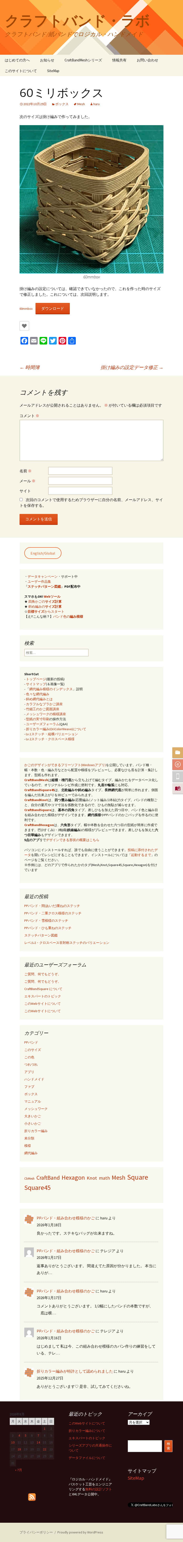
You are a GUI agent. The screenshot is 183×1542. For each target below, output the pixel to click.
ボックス (62, 104)
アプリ (29, 1072)
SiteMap (53, 71)
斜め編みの (45, 606)
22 (44, 1449)
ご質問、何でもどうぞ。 (42, 974)
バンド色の (68, 616)
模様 (27, 1145)
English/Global (42, 553)
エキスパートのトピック (42, 996)
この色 (29, 1057)
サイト (25, 490)
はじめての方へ (17, 60)
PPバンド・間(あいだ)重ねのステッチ (52, 906)
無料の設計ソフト (98, 1489)
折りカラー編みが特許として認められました (75, 1371)
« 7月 (18, 1470)
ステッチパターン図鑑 (44, 586)
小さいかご (32, 1123)
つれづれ (31, 1064)
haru (96, 104)
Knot (92, 1178)
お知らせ (47, 60)
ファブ (29, 1086)
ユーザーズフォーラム (42, 724)
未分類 (29, 1138)
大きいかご (32, 1116)
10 (13, 1442)
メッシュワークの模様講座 (46, 714)
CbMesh (29, 1179)
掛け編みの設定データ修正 (132, 367)
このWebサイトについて (42, 1003)
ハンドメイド (34, 1079)
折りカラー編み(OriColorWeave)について (56, 729)
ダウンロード (52, 308)
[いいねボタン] (24, 326)
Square (137, 1177)
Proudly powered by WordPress (80, 1532)
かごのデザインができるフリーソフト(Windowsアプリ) (65, 765)
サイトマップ (36, 684)
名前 (26, 470)
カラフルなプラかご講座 (44, 704)
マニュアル (32, 1101)
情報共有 (119, 60)
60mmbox (26, 308)
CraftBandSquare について (43, 989)
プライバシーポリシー (36, 1532)
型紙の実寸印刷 (37, 719)
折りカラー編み (36, 1131)
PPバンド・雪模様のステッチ (46, 920)
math (104, 1178)
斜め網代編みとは (39, 699)
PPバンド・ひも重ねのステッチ (47, 928)
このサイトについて (21, 71)
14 (38, 1442)
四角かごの (45, 601)
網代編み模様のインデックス (51, 689)
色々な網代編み (37, 694)
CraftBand (48, 1177)
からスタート (46, 611)
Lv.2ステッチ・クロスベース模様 (50, 739)
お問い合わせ (147, 60)
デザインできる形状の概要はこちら (72, 840)
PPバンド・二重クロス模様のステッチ (52, 913)
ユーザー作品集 (39, 581)
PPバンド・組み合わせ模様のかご (66, 1218)
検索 (168, 1446)
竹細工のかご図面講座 (42, 709)
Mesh (81, 104)
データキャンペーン (43, 576)
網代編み (31, 1153)
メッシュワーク (36, 1109)
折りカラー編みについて (87, 1431)
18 (19, 1449)
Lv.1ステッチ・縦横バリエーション (52, 734)
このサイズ (32, 1050)
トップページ (36, 679)
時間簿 (30, 367)
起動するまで (141, 855)
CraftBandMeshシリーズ (83, 60)
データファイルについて (87, 1458)
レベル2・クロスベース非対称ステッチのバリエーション (66, 943)
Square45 (37, 1187)
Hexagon (73, 1177)
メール (28, 480)
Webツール (52, 596)
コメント (29, 415)
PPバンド (31, 1042)
